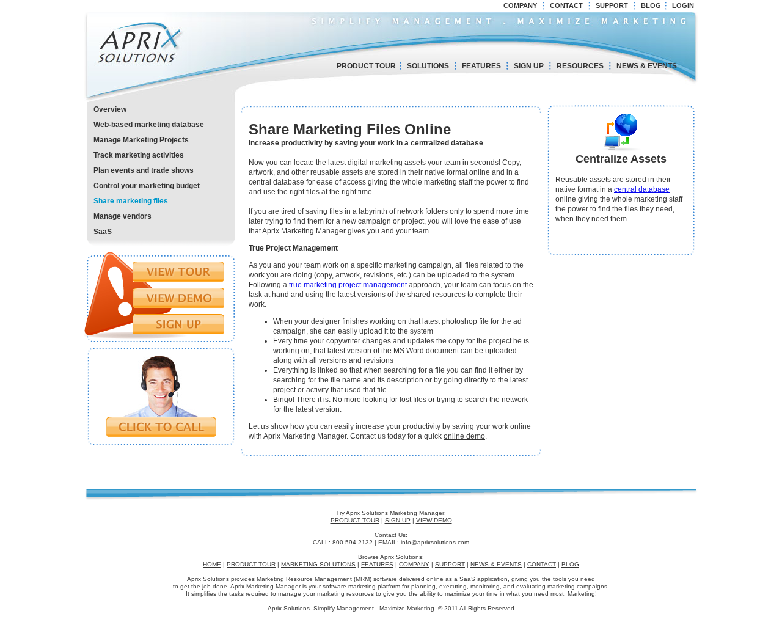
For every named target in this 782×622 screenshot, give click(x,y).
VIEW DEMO (434, 520)
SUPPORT (612, 5)
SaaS (102, 231)
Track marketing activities (138, 155)
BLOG (651, 5)
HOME (212, 564)
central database (642, 189)
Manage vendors (122, 216)
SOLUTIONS (428, 66)
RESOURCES (580, 66)
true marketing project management (348, 284)
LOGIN (683, 5)
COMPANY (520, 5)
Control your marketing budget (146, 185)
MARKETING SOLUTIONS (318, 564)
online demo (464, 436)
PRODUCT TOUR (366, 66)
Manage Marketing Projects (141, 140)
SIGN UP (529, 66)
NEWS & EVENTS (646, 66)
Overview (109, 109)
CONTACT (566, 5)
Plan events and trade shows (143, 170)
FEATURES (481, 66)
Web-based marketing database (148, 124)
